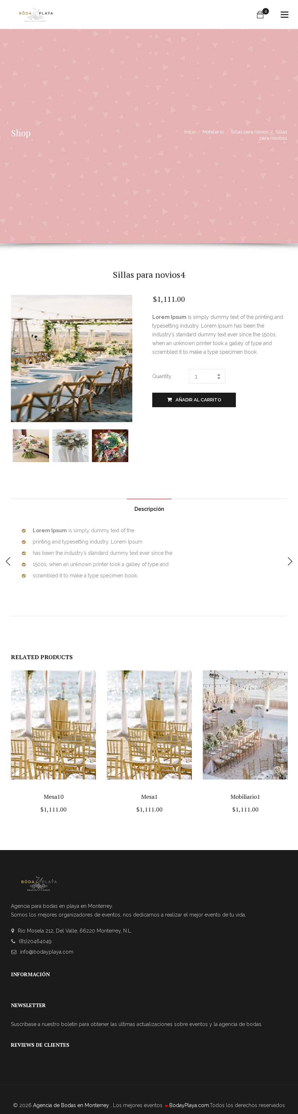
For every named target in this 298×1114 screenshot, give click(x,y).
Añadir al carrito (198, 399)
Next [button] (125, 444)
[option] (32, 445)
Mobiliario (213, 132)
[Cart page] (260, 14)
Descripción (149, 509)
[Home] (36, 11)
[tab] (149, 507)
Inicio (190, 132)
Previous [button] (17, 444)
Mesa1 (149, 797)
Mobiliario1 (245, 797)
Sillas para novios (249, 132)
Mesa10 (54, 797)
